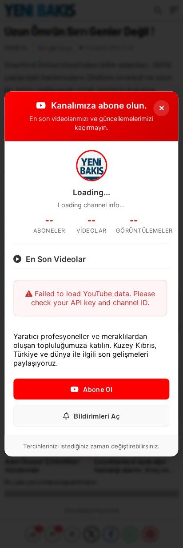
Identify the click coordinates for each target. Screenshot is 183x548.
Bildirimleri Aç (97, 416)
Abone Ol (97, 389)
